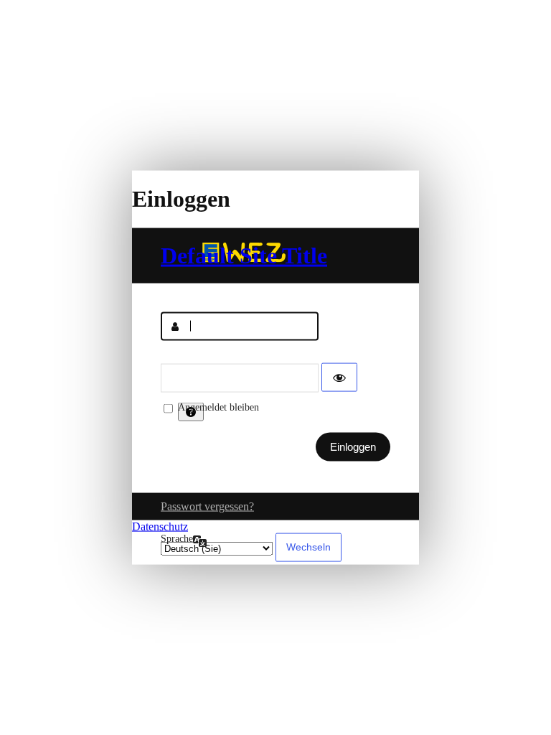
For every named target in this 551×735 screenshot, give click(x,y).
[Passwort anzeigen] (339, 376)
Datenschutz (160, 526)
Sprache (177, 538)
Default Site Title (244, 255)
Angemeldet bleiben (218, 406)
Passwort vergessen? (207, 506)
